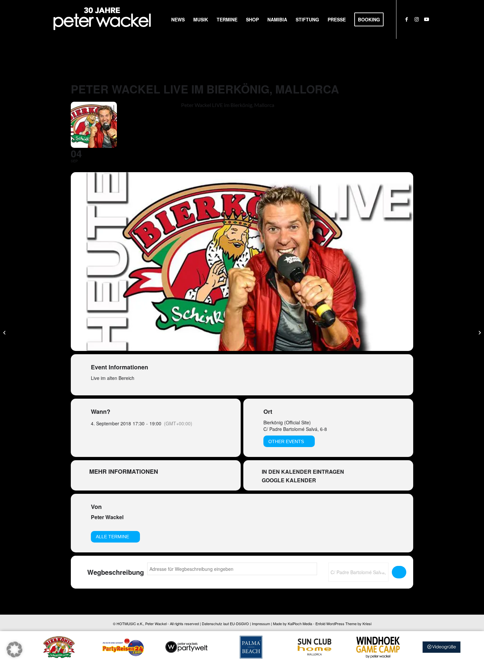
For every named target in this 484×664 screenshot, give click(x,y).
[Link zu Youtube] (426, 19)
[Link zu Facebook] (407, 19)
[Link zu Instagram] (416, 19)
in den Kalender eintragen (303, 471)
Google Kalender (289, 480)
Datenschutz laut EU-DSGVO (225, 623)
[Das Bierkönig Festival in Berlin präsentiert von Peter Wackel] (5, 332)
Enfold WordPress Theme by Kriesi (343, 623)
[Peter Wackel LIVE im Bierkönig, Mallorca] (479, 332)
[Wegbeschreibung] (399, 572)
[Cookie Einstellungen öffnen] (14, 655)
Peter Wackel (107, 517)
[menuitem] (178, 19)
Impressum (261, 623)
